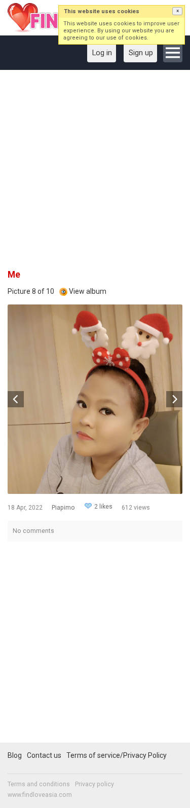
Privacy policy (94, 784)
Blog (15, 755)
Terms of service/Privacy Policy (116, 755)
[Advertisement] (95, 173)
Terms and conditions (39, 784)
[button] (177, 11)
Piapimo (63, 507)
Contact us (44, 755)
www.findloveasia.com (40, 794)
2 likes (103, 506)
